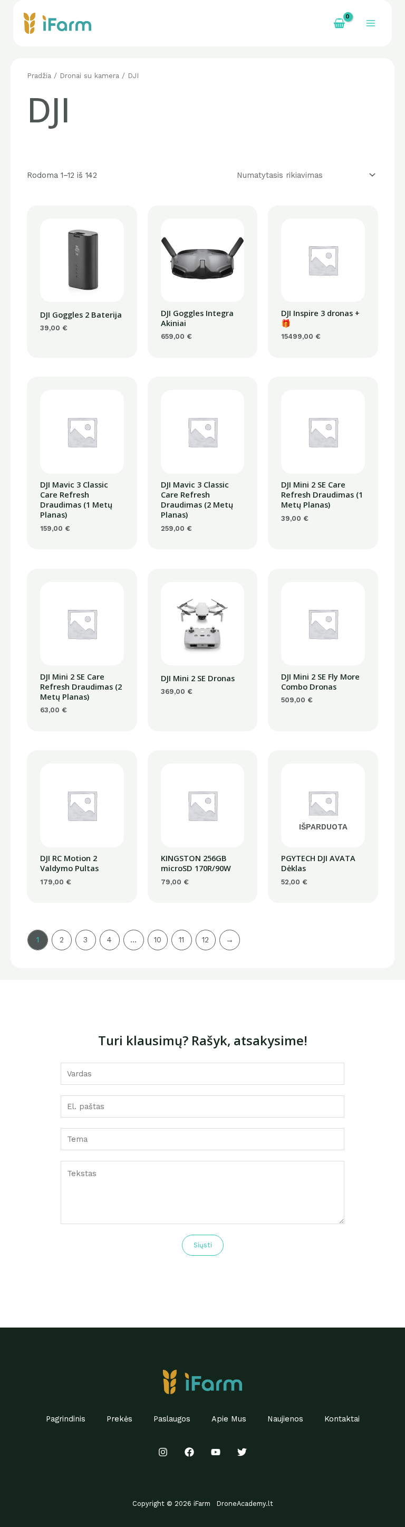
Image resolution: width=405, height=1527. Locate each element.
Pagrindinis (65, 1419)
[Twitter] (242, 1452)
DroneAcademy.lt (245, 1503)
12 (205, 939)
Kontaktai (342, 1419)
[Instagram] (163, 1452)
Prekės (119, 1419)
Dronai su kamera (89, 76)
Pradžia (39, 76)
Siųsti (203, 1245)
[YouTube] (215, 1452)
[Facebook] (189, 1452)
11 (181, 939)
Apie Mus (228, 1419)
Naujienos (285, 1419)
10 (157, 939)
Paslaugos (171, 1419)
